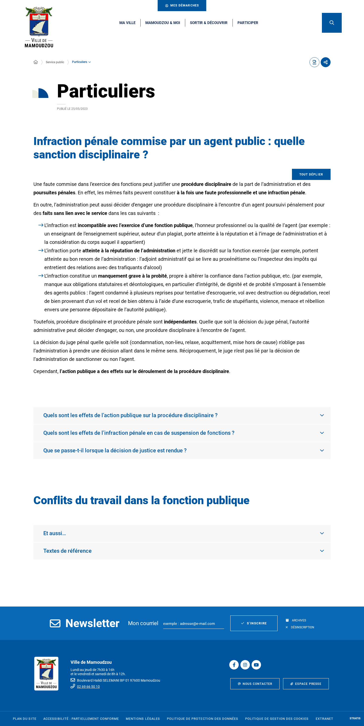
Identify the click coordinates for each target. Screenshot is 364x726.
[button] (332, 23)
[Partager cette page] (326, 62)
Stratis (355, 718)
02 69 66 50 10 (88, 687)
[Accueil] (35, 62)
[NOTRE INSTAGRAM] (245, 665)
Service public (55, 62)
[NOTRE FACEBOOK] (234, 665)
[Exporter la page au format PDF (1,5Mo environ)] (314, 62)
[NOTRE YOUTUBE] (256, 665)
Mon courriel (143, 623)
